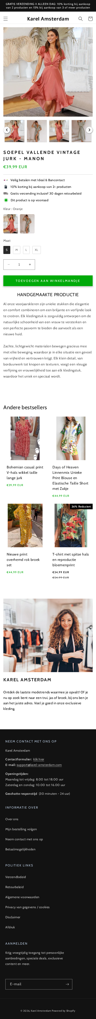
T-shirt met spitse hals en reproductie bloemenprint (70, 559)
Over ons (12, 819)
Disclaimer (12, 917)
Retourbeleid (14, 887)
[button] (5, 19)
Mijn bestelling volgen (21, 829)
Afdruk (10, 927)
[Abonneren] (67, 984)
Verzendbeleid (15, 877)
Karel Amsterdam (41, 1010)
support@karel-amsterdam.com (39, 765)
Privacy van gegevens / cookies (27, 907)
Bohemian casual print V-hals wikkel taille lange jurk (25, 472)
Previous (6, 130)
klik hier (38, 759)
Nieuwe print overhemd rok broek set (23, 559)
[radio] (10, 223)
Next (89, 130)
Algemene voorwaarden (22, 897)
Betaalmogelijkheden (20, 849)
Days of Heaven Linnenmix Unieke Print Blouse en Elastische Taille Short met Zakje (70, 478)
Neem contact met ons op (24, 839)
